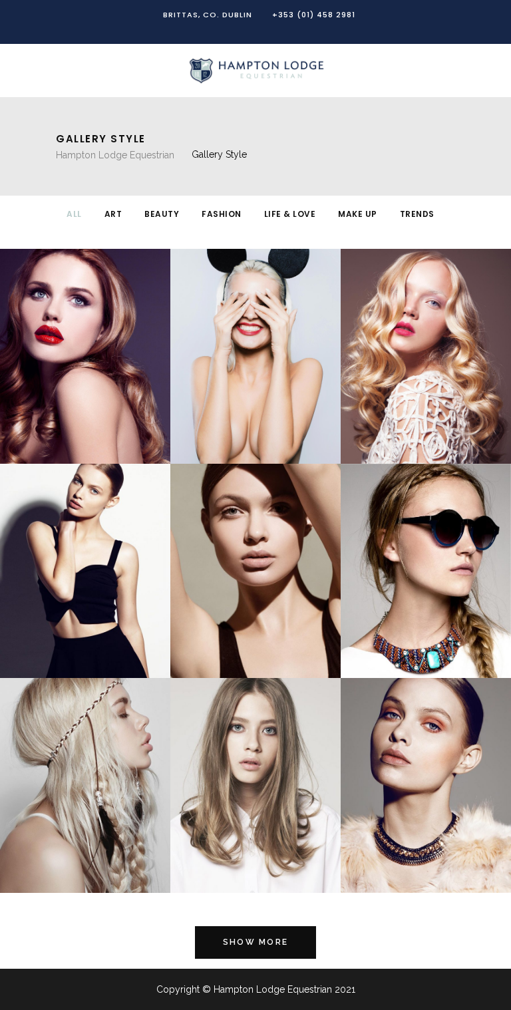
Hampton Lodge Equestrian (115, 155)
